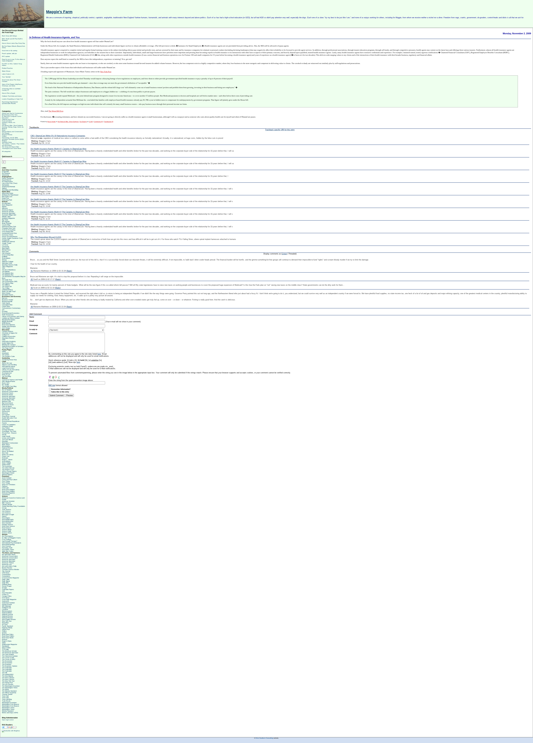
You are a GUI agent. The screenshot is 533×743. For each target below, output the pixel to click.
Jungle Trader (6, 243)
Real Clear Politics (8, 636)
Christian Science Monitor (10, 569)
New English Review (9, 619)
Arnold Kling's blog (8, 399)
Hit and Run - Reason (9, 433)
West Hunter (6, 293)
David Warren (6, 180)
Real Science (6, 528)
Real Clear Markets (8, 325)
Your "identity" (6, 77)
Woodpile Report (7, 295)
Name (31, 317)
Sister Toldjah (6, 463)
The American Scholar (9, 651)
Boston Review (7, 568)
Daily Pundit (6, 409)
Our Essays (5, 133)
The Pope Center (7, 348)
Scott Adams (6, 258)
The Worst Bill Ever (55, 111)
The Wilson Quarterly (9, 692)
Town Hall (5, 696)
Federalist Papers (8, 589)
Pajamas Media (7, 628)
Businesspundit (7, 301)
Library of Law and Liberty (10, 370)
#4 (32, 307)
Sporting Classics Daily (9, 265)
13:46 (91, 121)
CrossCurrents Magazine (10, 578)
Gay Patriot (6, 428)
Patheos (4, 486)
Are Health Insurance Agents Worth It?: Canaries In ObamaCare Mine (58, 149)
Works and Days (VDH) (10, 712)
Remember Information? (61, 389)
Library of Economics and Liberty (13, 316)
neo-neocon (6, 449)
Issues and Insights (8, 438)
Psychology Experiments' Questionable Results (10, 102)
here (99, 354)
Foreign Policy (7, 596)
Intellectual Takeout (8, 241)
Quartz (4, 633)
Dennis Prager (7, 586)
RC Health (5, 385)
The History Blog (7, 283)
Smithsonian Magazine (9, 644)
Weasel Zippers (7, 474)
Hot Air (4, 434)
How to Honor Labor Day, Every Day (13, 43)
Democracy (6, 411)
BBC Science (6, 503)
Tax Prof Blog (6, 376)
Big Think (5, 220)
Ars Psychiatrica (7, 536)
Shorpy (4, 260)
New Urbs (5, 251)
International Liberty (8, 366)
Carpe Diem (6, 306)
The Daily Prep (7, 280)
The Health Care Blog (9, 386)
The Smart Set (7, 286)
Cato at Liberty (7, 406)
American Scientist (8, 501)
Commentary (6, 574)
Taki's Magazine (7, 266)
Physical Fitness (7, 134)
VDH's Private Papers (9, 471)
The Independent (7, 674)
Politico (4, 631)
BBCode (51, 385)
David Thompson (7, 178)
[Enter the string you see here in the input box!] (56, 376)
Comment (33, 334)
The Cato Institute (8, 654)
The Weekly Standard (9, 691)
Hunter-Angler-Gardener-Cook (12, 238)
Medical (4, 128)
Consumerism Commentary (11, 308)
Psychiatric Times (8, 549)
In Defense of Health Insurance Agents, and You (54, 37)
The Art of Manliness (9, 270)
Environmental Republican (10, 421)
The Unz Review (7, 684)
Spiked (4, 188)
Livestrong (5, 246)
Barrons (4, 298)
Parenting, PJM (7, 548)
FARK (4, 351)
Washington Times (8, 707)
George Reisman (7, 429)
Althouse (5, 208)
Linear (284, 254)
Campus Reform (7, 331)
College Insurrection (8, 336)
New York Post (105, 72)
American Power (7, 394)
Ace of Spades (7, 390)
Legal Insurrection (8, 368)
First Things (6, 481)
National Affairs (7, 613)
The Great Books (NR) (9, 281)
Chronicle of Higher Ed (9, 333)
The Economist (7, 661)
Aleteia (4, 206)
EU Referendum (7, 181)
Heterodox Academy (9, 341)
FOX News (5, 598)
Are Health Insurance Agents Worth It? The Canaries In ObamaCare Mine (60, 174)
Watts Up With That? (9, 291)
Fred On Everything (8, 230)
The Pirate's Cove (8, 469)
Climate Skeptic (7, 504)
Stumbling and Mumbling (10, 190)
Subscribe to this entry (60, 392)
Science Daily (6, 531)
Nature (4, 516)
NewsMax (5, 623)
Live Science (6, 511)
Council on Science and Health (12, 380)
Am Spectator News (8, 554)
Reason (4, 639)
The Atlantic (6, 271)
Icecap (4, 508)
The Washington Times (9, 687)
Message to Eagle (8, 514)
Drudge (4, 588)
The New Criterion (8, 677)
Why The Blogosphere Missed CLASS (46, 237)
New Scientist (6, 523)
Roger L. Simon (7, 459)
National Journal (7, 614)
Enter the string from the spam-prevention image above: (70, 380)
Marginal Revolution (8, 320)
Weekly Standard (7, 711)
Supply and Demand (9, 326)
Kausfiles (5, 441)
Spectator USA (7, 263)
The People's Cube (8, 356)
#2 (32, 279)
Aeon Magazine (7, 205)
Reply (69, 271)
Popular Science (7, 524)
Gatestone (5, 601)
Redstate (5, 458)
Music (4, 130)
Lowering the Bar (7, 371)
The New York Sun (8, 681)
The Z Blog (5, 288)
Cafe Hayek (6, 303)
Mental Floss (6, 250)
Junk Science (6, 509)
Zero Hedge (6, 328)
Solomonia (5, 175)
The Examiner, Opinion (9, 666)
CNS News (5, 573)
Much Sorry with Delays (9, 36)
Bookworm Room (8, 404)
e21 (3, 310)
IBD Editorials (6, 606)
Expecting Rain (7, 200)
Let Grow (5, 245)
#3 (32, 288)
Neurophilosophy (7, 521)
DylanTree (5, 198)
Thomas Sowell (7, 694)
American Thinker (8, 563)
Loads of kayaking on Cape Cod (12, 99)
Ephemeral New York (9, 226)
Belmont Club (6, 401)
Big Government (7, 403)
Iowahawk (5, 353)
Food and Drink (7, 121)
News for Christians (8, 484)
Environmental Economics (10, 313)
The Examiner (6, 664)
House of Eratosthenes (9, 236)
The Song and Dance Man (10, 147)
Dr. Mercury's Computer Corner (11, 116)
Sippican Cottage (7, 261)
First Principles (7, 593)
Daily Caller (6, 579)
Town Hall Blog (7, 699)
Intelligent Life (6, 608)
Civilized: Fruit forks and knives (12, 96)
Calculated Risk (7, 305)
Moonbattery (6, 446)
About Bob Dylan (7, 193)
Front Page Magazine (9, 599)
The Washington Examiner (11, 686)
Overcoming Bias (8, 255)
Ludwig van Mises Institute (11, 318)
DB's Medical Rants (8, 381)
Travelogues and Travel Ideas (11, 148)
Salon (4, 643)
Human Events (7, 604)
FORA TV (5, 594)
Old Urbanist (6, 253)
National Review (7, 448)
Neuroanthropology (8, 544)
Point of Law (6, 375)
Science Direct (7, 533)
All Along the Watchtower (10, 195)
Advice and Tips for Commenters (12, 113)
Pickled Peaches (7, 68)
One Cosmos (6, 546)
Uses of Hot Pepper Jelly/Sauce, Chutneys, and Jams (12, 85)
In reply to (33, 329)
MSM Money (6, 323)
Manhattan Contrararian (10, 443)
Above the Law (7, 363)
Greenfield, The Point (9, 431)
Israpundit (5, 171)
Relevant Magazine (8, 493)
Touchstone (6, 494)
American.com (7, 564)
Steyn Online (6, 648)
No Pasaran (6, 173)
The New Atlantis (7, 676)
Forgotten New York (8, 228)
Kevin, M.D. (6, 383)
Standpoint (5, 646)
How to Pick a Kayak (8, 93)
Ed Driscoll (5, 419)
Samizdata (5, 185)
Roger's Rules (7, 641)
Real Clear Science (8, 526)
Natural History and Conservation (12, 131)
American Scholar (8, 211)
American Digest (7, 210)
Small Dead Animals (8, 186)
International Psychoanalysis (11, 543)
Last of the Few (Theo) (9, 183)
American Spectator (8, 213)
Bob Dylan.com (7, 196)
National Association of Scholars (12, 346)
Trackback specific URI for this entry (280, 130)
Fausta (4, 423)
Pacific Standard (7, 626)
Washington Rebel (8, 473)
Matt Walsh (5, 248)
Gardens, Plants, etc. (9, 122)
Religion (4, 140)
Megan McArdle (7, 321)
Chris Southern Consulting (264, 738)
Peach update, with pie (9, 53)
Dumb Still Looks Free (9, 418)
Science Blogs (7, 529)
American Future (7, 393)
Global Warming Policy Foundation (13, 506)
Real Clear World (7, 638)
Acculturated (6, 203)
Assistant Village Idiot (9, 215)
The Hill (4, 672)
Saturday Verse (7, 142)
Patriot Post (6, 629)
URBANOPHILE (7, 290)
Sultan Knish (6, 464)
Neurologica (6, 518)
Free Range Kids (7, 231)
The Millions (6, 285)
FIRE (3, 340)
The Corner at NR (8, 658)
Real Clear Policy (7, 634)
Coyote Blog (6, 225)
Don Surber (6, 414)
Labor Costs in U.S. (8, 74)
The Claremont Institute (10, 656)
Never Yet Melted (7, 451)
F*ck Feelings (6, 539)
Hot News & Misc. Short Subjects (12, 125)
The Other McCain (8, 468)
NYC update (6, 56)
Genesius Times (7, 235)
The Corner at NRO (8, 659)
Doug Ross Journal (8, 416)
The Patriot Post (7, 682)
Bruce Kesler (51, 121)
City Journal (6, 571)
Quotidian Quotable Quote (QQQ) (13, 139)
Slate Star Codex (7, 551)
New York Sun (7, 621)
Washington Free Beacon (10, 704)
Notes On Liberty (7, 454)
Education (5, 118)
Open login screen (8, 720)
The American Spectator (10, 653)
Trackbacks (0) (108, 121)
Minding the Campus (9, 345)
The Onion (5, 355)
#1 (32, 271)
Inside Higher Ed (7, 343)
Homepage (33, 325)
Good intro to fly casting (9, 50)
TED (3, 268)
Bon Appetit (5, 221)
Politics (4, 136)
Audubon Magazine (8, 218)
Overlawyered (7, 373)
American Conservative (10, 391)
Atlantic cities (6, 216)
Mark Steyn (6, 444)
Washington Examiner (9, 702)
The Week (5, 689)
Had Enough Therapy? (9, 541)
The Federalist (7, 668)
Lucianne (5, 609)
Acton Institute (7, 478)
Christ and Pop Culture (9, 479)
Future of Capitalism (8, 424)
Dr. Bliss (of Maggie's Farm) (11, 538)
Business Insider (7, 300)
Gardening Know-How (9, 233)
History (4, 124)
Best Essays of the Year (9, 115)
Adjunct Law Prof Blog (9, 365)
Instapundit (5, 240)
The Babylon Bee (7, 273)
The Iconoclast (7, 466)
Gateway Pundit (7, 426)
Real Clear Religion (8, 489)
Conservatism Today (9, 408)
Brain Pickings (7, 223)
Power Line (5, 456)
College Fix (5, 335)
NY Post (4, 624)
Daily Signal (6, 581)
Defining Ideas (7, 584)
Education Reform (8, 338)
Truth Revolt (6, 701)
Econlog (4, 311)
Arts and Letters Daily (9, 566)
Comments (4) (98, 121)
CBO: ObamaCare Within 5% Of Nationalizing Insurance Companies (58, 136)
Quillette (4, 256)
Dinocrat (5, 413)
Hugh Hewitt (6, 436)
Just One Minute (7, 439)
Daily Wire (5, 583)
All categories (6, 151)
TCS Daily (5, 649)
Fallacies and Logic (8, 119)
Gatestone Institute (8, 603)
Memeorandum (7, 611)
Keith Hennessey (7, 315)
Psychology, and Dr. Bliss (10, 137)
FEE (3, 591)
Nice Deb (5, 453)
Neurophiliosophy (8, 519)
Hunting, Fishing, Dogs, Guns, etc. (13, 127)
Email (31, 321)
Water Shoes (6, 71)
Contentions (6, 576)
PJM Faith (5, 488)
